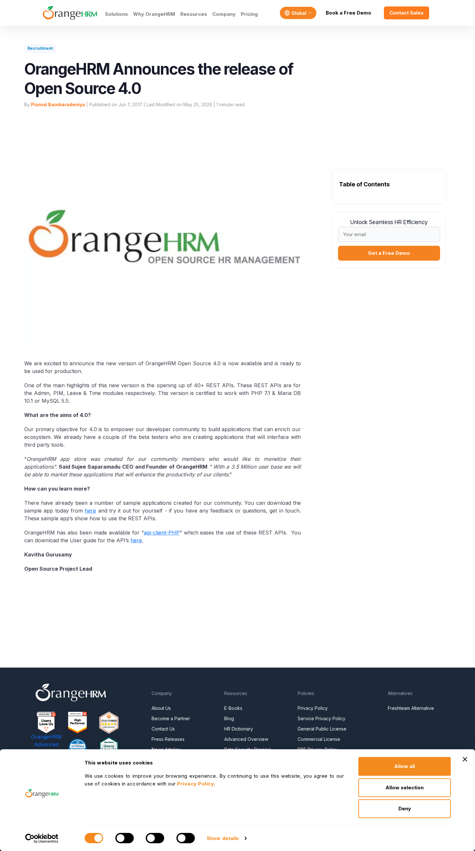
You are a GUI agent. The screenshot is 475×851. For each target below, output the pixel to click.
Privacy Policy (313, 708)
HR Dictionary (238, 729)
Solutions (116, 14)
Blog (229, 718)
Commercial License (319, 739)
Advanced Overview (246, 739)
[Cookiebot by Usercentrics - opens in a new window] (42, 838)
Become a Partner (171, 718)
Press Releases (168, 739)
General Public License (322, 729)
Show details (223, 838)
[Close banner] (465, 759)
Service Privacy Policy (321, 718)
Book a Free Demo (348, 13)
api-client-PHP (162, 532)
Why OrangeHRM (154, 14)
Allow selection (404, 787)
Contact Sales (406, 13)
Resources (193, 14)
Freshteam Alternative (411, 708)
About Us (161, 708)
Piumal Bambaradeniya (58, 104)
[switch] (124, 838)
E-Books (233, 708)
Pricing (249, 14)
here (90, 510)
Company (224, 14)
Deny (404, 808)
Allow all (404, 766)
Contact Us (163, 729)
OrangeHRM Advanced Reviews (46, 744)
